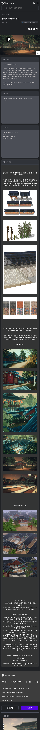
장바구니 (10, 708)
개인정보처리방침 (16, 682)
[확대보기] (38, 53)
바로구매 (29, 708)
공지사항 (28, 682)
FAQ (36, 682)
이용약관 (4, 682)
